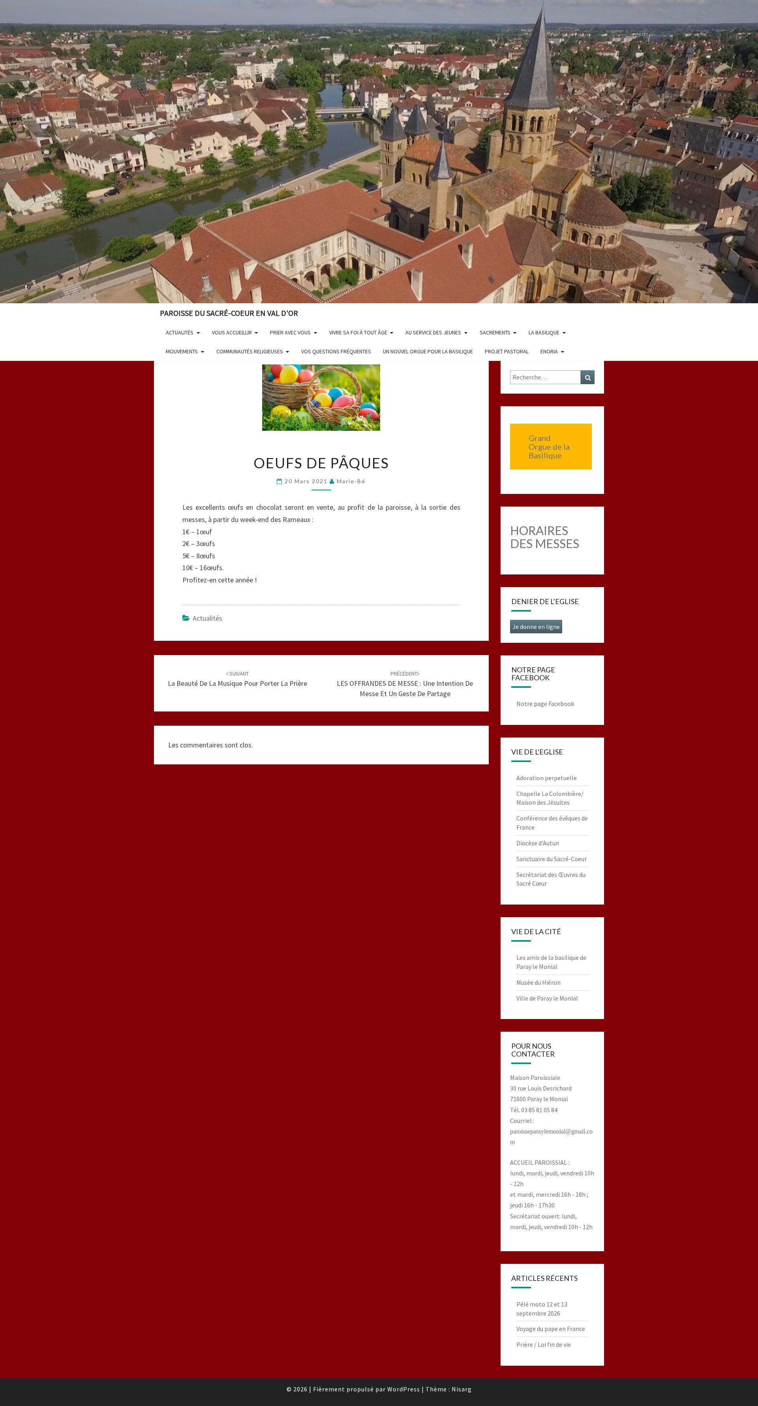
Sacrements (495, 332)
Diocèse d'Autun (537, 843)
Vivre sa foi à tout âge (358, 332)
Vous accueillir (232, 332)
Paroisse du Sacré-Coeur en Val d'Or (229, 313)
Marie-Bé (351, 481)
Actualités (179, 332)
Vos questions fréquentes (336, 351)
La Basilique (544, 332)
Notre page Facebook (545, 704)
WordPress (403, 1389)
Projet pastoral (507, 351)
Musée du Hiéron (538, 982)
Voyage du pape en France (550, 1329)
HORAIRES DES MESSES (544, 536)
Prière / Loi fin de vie (543, 1344)
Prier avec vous (290, 332)
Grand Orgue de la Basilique (549, 446)
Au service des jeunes (433, 332)
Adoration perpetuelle (546, 778)
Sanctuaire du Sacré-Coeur (551, 859)
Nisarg (462, 1389)
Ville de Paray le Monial (547, 998)
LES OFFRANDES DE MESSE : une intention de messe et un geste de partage (405, 684)
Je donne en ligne (536, 627)
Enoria (549, 351)
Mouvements (182, 351)
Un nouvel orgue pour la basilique (428, 351)
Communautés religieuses (249, 351)
